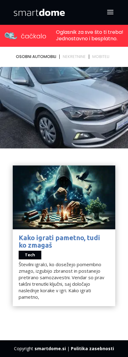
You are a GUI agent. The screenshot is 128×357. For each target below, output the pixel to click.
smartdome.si (50, 348)
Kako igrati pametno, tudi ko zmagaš (59, 241)
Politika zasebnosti (92, 348)
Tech (30, 255)
